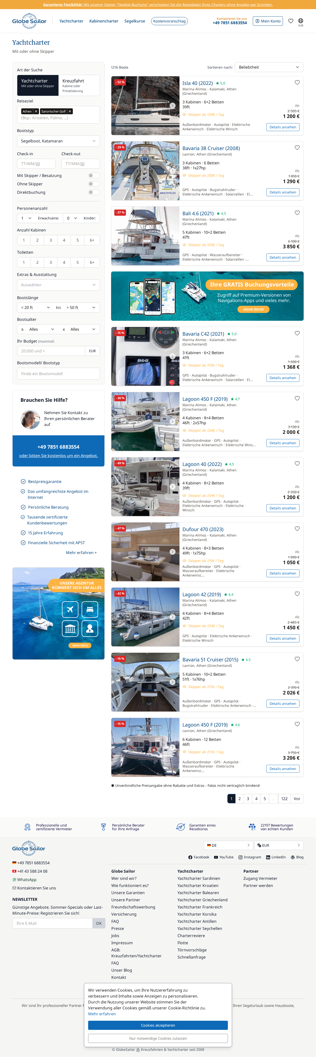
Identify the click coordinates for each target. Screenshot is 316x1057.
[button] (71, 21)
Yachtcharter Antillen (197, 921)
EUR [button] (92, 350)
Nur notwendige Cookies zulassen (158, 1038)
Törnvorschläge (192, 950)
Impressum (122, 942)
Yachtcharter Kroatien (198, 885)
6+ (92, 240)
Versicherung (124, 914)
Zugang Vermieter (260, 878)
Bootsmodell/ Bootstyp (38, 362)
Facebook (201, 857)
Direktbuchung (31, 192)
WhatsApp (27, 879)
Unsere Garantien (128, 892)
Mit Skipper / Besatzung (39, 175)
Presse (117, 928)
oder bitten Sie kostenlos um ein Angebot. (58, 455)
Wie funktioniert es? (130, 885)
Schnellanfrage (192, 957)
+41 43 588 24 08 (32, 871)
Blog (300, 857)
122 (284, 798)
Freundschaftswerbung (133, 907)
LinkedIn (279, 857)
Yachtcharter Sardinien (199, 878)
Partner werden (258, 885)
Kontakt (118, 977)
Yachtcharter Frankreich (200, 907)
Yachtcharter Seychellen (200, 928)
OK (99, 923)
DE (214, 845)
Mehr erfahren (102, 1014)
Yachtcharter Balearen (198, 892)
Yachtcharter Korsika (197, 914)
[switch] (94, 175)
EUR (265, 845)
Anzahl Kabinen (31, 230)
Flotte (183, 942)
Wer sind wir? (124, 878)
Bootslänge (27, 297)
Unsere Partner (125, 900)
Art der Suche (29, 70)
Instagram (252, 857)
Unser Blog (121, 970)
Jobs (115, 935)
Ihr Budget (35, 341)
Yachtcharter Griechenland (203, 900)
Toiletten (25, 252)
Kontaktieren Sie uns (36, 888)
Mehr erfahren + (81, 552)
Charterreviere (191, 935)
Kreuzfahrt (73, 85)
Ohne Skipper (30, 184)
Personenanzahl (32, 208)
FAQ (115, 921)
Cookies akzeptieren (158, 1025)
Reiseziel (25, 101)
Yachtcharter (150, 956)
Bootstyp (25, 130)
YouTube (226, 857)
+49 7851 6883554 (58, 446)
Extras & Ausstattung (37, 274)
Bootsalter (27, 319)
